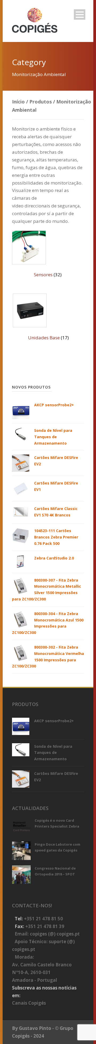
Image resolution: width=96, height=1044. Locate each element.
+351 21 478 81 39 (44, 926)
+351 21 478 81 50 (43, 919)
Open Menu (79, 14)
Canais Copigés (29, 1003)
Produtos (40, 101)
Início (18, 101)
